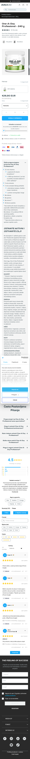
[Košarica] (23, 5)
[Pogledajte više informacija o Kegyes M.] (25, 555)
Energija (17, 527)
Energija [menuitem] (22, 500)
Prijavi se (15, 703)
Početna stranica (6, 14)
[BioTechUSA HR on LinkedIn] (11, 746)
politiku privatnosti (10, 695)
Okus (4, 527)
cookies (20, 752)
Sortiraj (10, 545)
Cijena (10, 530)
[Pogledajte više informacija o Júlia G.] (25, 631)
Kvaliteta (10, 527)
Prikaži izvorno (21, 620)
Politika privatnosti (12, 752)
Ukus (3, 100)
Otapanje (24, 527)
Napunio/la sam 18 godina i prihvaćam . (15, 694)
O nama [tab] (24, 362)
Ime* (4, 680)
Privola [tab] (5, 362)
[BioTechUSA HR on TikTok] (18, 746)
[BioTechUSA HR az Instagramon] (11, 739)
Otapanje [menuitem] (12, 504)
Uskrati (15, 400)
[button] (10, 31)
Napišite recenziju (22, 513)
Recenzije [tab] (6, 509)
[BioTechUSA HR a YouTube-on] (18, 739)
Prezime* (6, 674)
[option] (15, 1)
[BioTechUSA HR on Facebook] (4, 739)
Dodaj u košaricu (15, 118)
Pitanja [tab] (14, 509)
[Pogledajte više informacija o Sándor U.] (25, 605)
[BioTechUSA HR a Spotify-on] (24, 739)
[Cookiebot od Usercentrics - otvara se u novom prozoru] (21, 358)
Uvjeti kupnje (15, 754)
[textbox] (15, 520)
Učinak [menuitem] (19, 504)
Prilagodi (14, 394)
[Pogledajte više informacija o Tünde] (25, 578)
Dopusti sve (15, 389)
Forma (16, 530)
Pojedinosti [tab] (15, 362)
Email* (5, 687)
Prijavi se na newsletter (11, 698)
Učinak (4, 530)
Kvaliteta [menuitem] (14, 500)
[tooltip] (19, 480)
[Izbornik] (27, 5)
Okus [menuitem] (7, 500)
